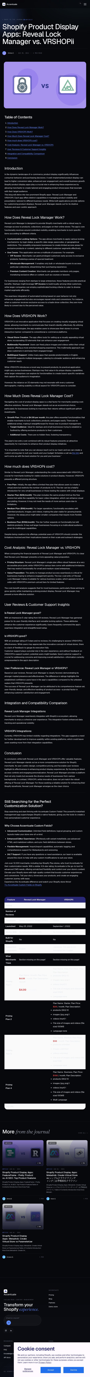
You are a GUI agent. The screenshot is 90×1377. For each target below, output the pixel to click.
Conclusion (12, 158)
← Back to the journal (12, 19)
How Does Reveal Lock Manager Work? (25, 127)
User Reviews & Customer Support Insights (26, 149)
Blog (50, 1299)
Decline (73, 1370)
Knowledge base (10, 1354)
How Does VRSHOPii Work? (20, 131)
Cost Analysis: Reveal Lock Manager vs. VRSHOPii (30, 145)
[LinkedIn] (11, 1330)
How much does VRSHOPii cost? (22, 140)
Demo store (53, 1307)
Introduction (12, 123)
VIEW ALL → (83, 1133)
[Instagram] (6, 1330)
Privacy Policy (45, 1362)
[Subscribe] (8, 1322)
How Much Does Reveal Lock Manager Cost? (28, 136)
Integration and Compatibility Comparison (26, 153)
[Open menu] (85, 4)
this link (75, 453)
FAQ (5, 1350)
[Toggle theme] (80, 3)
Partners (52, 1303)
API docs (7, 1357)
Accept (51, 1370)
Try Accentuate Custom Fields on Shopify (23, 885)
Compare (7, 1346)
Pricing (51, 1295)
